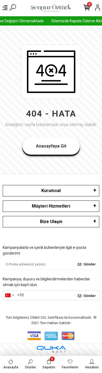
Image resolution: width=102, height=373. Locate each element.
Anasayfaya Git (51, 146)
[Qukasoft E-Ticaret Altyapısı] (51, 349)
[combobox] (9, 295)
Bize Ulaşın (51, 221)
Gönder (90, 264)
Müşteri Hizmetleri (51, 206)
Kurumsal (51, 190)
